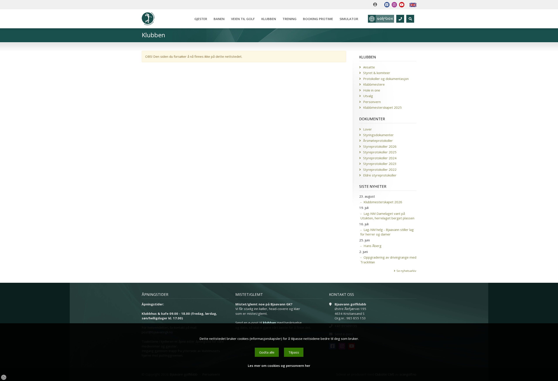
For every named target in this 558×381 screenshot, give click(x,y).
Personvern (372, 102)
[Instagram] (394, 4)
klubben (269, 322)
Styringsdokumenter (378, 135)
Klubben (268, 19)
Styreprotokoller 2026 (379, 146)
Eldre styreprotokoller (379, 175)
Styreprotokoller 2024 (379, 158)
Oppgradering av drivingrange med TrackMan (388, 259)
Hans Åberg (372, 246)
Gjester (200, 19)
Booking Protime (318, 19)
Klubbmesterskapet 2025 (382, 107)
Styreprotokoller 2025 (379, 152)
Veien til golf (243, 19)
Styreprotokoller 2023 (379, 163)
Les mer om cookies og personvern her (279, 365)
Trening (289, 19)
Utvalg (368, 96)
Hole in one (371, 90)
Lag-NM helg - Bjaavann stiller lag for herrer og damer (387, 231)
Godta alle (266, 352)
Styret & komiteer (376, 73)
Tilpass (293, 352)
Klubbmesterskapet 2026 (383, 202)
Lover (367, 129)
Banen (219, 19)
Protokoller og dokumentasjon (386, 78)
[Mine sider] (376, 4)
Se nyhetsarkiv (406, 271)
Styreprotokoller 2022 (379, 169)
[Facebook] (387, 4)
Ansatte (369, 67)
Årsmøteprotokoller (378, 140)
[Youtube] (401, 4)
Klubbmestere (374, 84)
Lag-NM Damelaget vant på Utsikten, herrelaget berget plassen (387, 215)
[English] (413, 4)
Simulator (349, 19)
